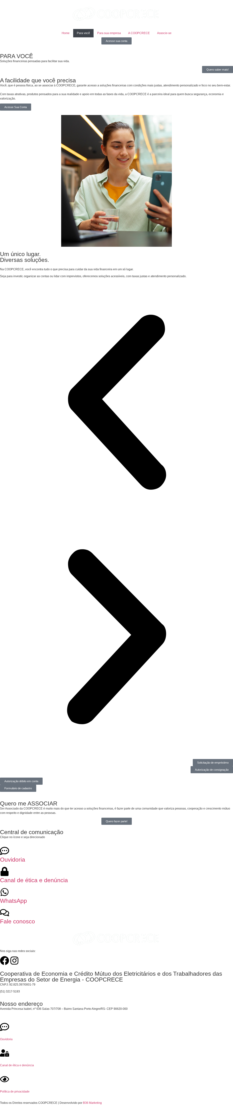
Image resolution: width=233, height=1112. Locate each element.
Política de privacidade (14, 1091)
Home (66, 33)
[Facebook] (4, 960)
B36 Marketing (92, 1102)
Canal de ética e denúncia (34, 880)
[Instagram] (14, 960)
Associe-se (164, 33)
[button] (116, 403)
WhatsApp (13, 901)
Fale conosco (17, 921)
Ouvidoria (12, 859)
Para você (83, 33)
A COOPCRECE (139, 33)
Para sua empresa (109, 33)
